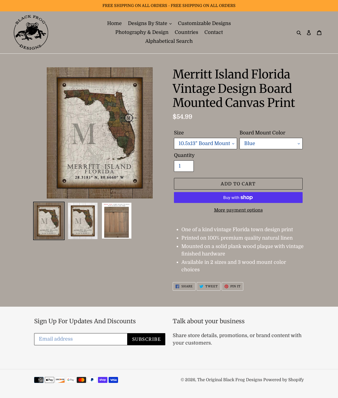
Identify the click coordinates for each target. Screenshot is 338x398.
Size (179, 133)
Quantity (184, 155)
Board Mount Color (262, 133)
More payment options (238, 210)
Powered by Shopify (283, 379)
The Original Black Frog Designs (230, 379)
